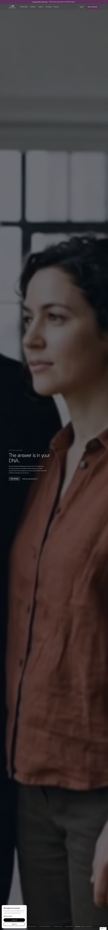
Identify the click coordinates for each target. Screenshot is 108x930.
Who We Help (23, 6)
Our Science (49, 6)
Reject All (14, 924)
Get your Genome (92, 6)
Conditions (32, 6)
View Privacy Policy (8, 916)
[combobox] (103, 928)
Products (40, 6)
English (102, 928)
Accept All (14, 920)
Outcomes (56, 6)
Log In (81, 6)
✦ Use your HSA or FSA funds (39, 1)
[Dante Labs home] (12, 6)
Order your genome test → (30, 479)
